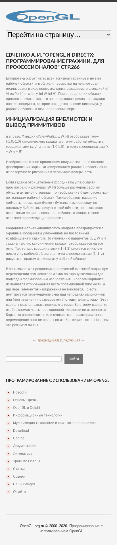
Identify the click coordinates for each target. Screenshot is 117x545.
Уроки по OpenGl (26, 461)
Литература (22, 454)
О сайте (19, 492)
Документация (24, 446)
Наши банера (24, 484)
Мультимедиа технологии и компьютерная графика (54, 423)
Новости (20, 392)
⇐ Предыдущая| (46, 340)
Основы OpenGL (26, 400)
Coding (18, 438)
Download (21, 431)
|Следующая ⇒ (72, 340)
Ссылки (19, 476)
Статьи (19, 469)
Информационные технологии (37, 415)
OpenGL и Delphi (26, 408)
